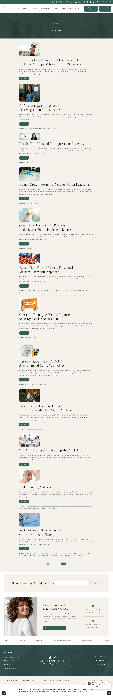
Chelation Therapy (30, 337)
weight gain (52, 508)
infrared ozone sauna (42, 384)
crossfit (29, 429)
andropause (30, 506)
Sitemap (67, 680)
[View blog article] (31, 49)
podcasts (53, 128)
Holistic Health (29, 555)
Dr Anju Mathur (29, 162)
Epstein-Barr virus (80, 290)
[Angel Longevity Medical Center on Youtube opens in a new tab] (90, 2)
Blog (59, 30)
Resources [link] (77, 8)
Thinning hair (44, 508)
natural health (29, 293)
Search (71, 2)
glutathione (28, 248)
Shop (79, 2)
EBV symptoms (42, 290)
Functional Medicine (37, 429)
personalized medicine (69, 555)
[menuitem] (84, 2)
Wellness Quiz (91, 8)
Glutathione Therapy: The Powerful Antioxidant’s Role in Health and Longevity (47, 227)
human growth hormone (32, 203)
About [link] (17, 8)
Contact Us (105, 8)
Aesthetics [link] (34, 8)
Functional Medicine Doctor (35, 128)
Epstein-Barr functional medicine (65, 290)
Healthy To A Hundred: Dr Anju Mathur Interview (51, 143)
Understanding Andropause (37, 487)
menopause (46, 128)
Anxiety (36, 506)
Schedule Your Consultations (54, 628)
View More (24, 78)
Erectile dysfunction (51, 506)
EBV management (32, 290)
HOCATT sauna (31, 384)
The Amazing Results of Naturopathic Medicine (50, 450)
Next (63, 564)
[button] (4, 693)
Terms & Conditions (49, 680)
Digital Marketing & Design (100, 680)
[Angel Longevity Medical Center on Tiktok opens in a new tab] (93, 2)
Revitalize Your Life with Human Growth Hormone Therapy (40, 532)
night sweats (36, 508)
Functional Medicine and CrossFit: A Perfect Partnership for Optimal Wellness (46, 408)
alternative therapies (33, 553)
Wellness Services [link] (66, 8)
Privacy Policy (59, 680)
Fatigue (60, 506)
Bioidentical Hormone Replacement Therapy (70, 553)
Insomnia (77, 506)
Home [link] (10, 8)
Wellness (79, 555)
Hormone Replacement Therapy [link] (49, 8)
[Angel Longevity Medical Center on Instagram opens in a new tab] (84, 2)
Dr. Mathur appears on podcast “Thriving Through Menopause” (40, 107)
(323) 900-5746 (83, 691)
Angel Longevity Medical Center (48, 553)
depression (42, 506)
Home (54, 30)
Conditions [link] (25, 8)
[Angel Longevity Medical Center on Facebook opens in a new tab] (87, 2)
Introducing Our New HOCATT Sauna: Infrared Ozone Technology (42, 363)
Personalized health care (56, 555)
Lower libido (84, 506)
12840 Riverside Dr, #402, (12, 659)
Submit (96, 583)
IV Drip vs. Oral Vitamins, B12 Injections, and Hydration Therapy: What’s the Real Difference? (50, 62)
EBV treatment (51, 290)
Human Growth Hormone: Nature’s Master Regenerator (55, 184)
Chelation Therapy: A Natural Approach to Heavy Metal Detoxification (45, 316)
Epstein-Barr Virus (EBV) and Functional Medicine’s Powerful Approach (46, 269)
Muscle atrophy (27, 508)
